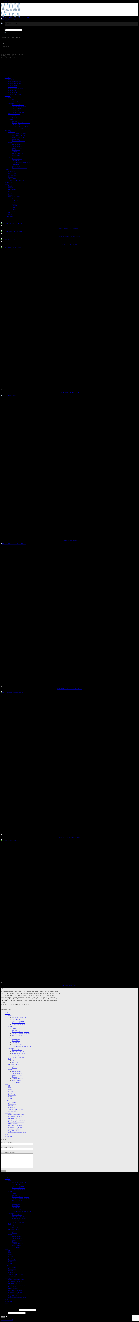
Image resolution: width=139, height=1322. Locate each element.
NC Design (8, 1113)
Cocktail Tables (16, 160)
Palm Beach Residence (15, 1125)
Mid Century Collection (19, 134)
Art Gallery (8, 78)
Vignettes (7, 1134)
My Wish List (8, 1136)
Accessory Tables (17, 159)
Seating (9, 17)
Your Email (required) (7, 1147)
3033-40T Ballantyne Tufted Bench (69, 228)
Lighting (7, 169)
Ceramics (11, 80)
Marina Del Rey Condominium (17, 1120)
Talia (13, 211)
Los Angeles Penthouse (15, 1116)
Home (6, 1012)
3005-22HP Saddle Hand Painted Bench (69, 689)
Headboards (15, 101)
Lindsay (14, 205)
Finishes (10, 143)
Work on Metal (12, 87)
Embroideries (12, 189)
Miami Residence (13, 1123)
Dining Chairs (16, 1028)
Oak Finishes (16, 150)
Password (4, 1313)
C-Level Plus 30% (17, 148)
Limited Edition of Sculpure (16, 81)
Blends (10, 186)
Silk (9, 213)
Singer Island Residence (15, 1131)
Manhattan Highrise (14, 1118)
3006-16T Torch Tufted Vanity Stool (69, 837)
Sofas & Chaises (17, 1035)
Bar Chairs (15, 121)
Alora (13, 198)
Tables (10, 157)
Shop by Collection (14, 196)
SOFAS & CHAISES (17, 128)
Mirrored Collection (18, 137)
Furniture (3, 17)
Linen (10, 191)
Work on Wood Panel (14, 94)
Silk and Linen (9, 182)
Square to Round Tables (19, 168)
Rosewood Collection (18, 141)
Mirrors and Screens (14, 114)
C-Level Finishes (17, 146)
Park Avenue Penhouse (15, 1127)
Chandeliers (11, 171)
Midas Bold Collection (18, 1025)
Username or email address (9, 1310)
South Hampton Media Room (17, 1132)
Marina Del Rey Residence (16, 1122)
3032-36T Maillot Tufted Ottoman (69, 236)
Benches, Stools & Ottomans (22, 17)
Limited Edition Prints (14, 83)
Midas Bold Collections (19, 135)
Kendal (14, 204)
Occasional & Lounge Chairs (20, 126)
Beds (9, 98)
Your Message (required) (8, 1152)
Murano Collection (13, 175)
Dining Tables (16, 164)
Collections (11, 132)
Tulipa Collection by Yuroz (16, 180)
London (14, 207)
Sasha (14, 209)
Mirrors (14, 116)
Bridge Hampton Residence (16, 1114)
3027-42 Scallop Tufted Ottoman (69, 392)
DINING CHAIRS (16, 125)
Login (3, 1316)
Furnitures (8, 130)
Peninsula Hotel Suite (14, 1129)
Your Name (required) (7, 1142)
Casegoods (11, 103)
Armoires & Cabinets (18, 105)
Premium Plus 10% (17, 153)
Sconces (10, 177)
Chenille (10, 187)
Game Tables (16, 166)
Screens (14, 117)
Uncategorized (9, 216)
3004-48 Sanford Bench (69, 244)
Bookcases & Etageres (19, 107)
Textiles (7, 184)
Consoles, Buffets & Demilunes (21, 162)
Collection (11, 1016)
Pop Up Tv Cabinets (18, 112)
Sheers (10, 195)
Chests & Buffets (17, 108)
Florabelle (15, 200)
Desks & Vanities (17, 110)
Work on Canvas (13, 85)
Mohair (10, 193)
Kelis (13, 202)
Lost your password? (7, 1320)
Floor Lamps (12, 173)
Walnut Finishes (16, 155)
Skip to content (5, 2)
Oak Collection (16, 139)
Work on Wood (12, 92)
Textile (6, 1084)
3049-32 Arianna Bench (70, 541)
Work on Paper (12, 90)
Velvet (10, 214)
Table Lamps (12, 178)
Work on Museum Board (15, 89)
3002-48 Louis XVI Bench (69, 985)
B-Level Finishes (17, 144)
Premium (14, 151)
